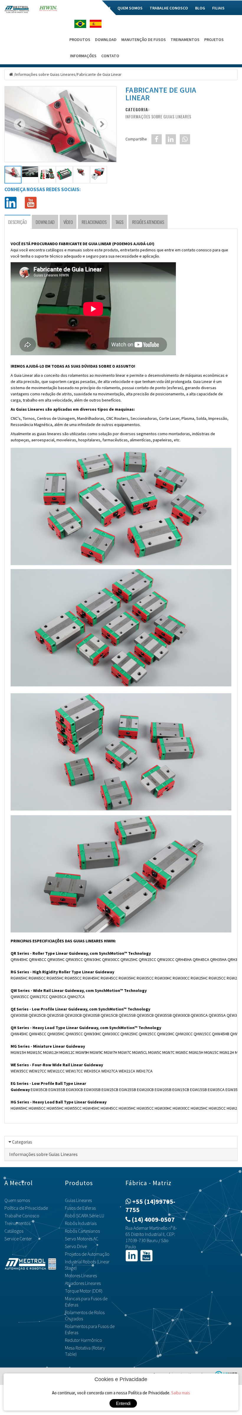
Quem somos (130, 8)
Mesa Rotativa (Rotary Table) (85, 1351)
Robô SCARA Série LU (84, 1216)
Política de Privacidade (26, 1208)
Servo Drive (76, 1246)
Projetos (214, 39)
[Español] (97, 23)
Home (76, 8)
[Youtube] (30, 202)
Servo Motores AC (81, 1239)
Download (106, 39)
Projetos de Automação (87, 1254)
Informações (83, 55)
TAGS (119, 222)
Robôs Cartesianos (82, 1231)
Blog (200, 8)
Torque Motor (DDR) (83, 1291)
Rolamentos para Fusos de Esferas (90, 1329)
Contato (110, 55)
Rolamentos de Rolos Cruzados (84, 1315)
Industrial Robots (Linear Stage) (87, 1265)
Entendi (123, 1403)
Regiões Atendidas (148, 222)
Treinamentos (185, 39)
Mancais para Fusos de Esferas (86, 1302)
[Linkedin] (10, 202)
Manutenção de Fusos (143, 39)
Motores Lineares (81, 1275)
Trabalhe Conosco (169, 8)
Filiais (218, 8)
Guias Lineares (78, 1200)
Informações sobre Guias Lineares (45, 74)
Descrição (17, 222)
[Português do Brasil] (81, 24)
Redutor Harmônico (83, 1340)
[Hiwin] (48, 10)
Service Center (18, 1239)
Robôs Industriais (81, 1223)
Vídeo (68, 222)
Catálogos (13, 1231)
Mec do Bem (99, 8)
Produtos (79, 39)
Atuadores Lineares (83, 1283)
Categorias (22, 1142)
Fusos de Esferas (80, 1208)
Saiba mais (180, 1393)
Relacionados (94, 222)
